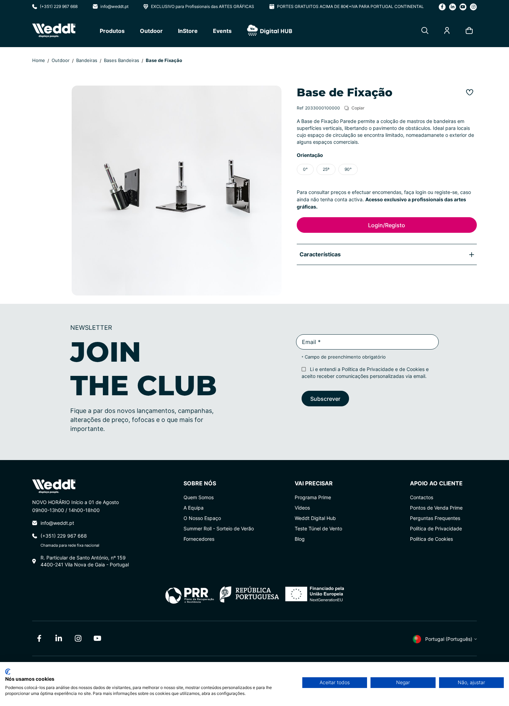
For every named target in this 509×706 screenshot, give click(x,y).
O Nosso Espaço (202, 518)
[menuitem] (112, 30)
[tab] (387, 254)
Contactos (421, 497)
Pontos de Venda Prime (436, 507)
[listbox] (387, 169)
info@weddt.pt (114, 6)
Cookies (416, 369)
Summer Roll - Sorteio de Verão (219, 528)
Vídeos (302, 507)
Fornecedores (199, 539)
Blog (300, 539)
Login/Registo (386, 225)
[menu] (196, 30)
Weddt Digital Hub (315, 518)
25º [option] (326, 169)
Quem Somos (199, 497)
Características (320, 254)
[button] (442, 637)
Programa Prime (313, 497)
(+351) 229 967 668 (59, 6)
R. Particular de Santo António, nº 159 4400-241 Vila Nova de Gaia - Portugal (85, 561)
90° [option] (348, 169)
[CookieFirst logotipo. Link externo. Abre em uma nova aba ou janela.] (7, 672)
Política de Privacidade (368, 369)
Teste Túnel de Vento (318, 528)
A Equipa (194, 507)
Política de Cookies (431, 539)
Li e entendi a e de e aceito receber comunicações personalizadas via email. (365, 372)
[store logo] (53, 30)
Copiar (358, 108)
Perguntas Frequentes (435, 518)
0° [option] (305, 169)
